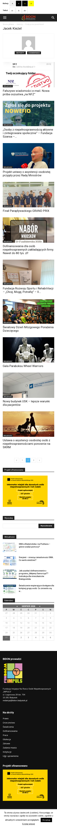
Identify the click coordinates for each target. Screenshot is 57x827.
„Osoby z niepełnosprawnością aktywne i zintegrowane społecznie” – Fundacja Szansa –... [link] (28, 133)
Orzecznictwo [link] (9, 722)
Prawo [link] (6, 718)
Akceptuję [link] (46, 820)
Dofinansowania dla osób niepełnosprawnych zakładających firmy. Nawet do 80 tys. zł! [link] (28, 249)
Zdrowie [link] (6, 743)
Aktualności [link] (8, 86)
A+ (25, 10)
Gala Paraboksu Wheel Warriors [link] (23, 366)
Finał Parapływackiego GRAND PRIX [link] (26, 210)
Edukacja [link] (7, 739)
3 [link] (33, 460)
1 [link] (22, 460)
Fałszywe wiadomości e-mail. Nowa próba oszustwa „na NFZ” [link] (26, 92)
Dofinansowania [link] (10, 731)
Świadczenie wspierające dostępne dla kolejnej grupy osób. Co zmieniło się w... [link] (36, 588)
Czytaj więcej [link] (28, 824)
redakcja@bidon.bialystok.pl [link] (15, 700)
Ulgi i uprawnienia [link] (10, 756)
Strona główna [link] (8, 24)
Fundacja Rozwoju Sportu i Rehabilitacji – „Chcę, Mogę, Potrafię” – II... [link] (28, 290)
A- (12, 10)
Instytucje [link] (7, 752)
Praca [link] (5, 735)
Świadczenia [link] (8, 726)
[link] (4, 17)
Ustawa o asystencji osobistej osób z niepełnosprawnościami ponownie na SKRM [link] (26, 444)
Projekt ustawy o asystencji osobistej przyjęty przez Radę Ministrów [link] (26, 173)
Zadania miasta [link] (10, 747)
